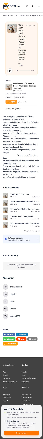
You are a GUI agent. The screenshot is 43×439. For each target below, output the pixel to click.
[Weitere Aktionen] (34, 25)
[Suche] (27, 6)
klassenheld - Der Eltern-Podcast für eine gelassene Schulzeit (22, 55)
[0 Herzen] (27, 25)
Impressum (6, 378)
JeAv (12, 301)
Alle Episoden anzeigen (31, 231)
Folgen (12, 102)
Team (4, 372)
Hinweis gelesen (21, 433)
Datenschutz (25, 381)
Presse (24, 375)
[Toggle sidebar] (39, 6)
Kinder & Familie (19, 97)
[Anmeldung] (32, 6)
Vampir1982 (15, 316)
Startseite (6, 15)
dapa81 (13, 294)
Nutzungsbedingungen (29, 378)
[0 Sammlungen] (30, 25)
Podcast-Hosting (27, 394)
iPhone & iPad (7, 397)
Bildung (9, 97)
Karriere (5, 375)
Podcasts (14, 15)
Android (5, 401)
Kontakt (24, 372)
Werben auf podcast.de (10, 381)
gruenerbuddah (16, 287)
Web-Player (6, 394)
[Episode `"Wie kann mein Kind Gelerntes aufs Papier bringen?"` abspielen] (9, 70)
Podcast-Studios (27, 397)
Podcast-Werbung (27, 404)
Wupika (13, 309)
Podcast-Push (26, 401)
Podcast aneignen (12, 109)
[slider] (24, 70)
